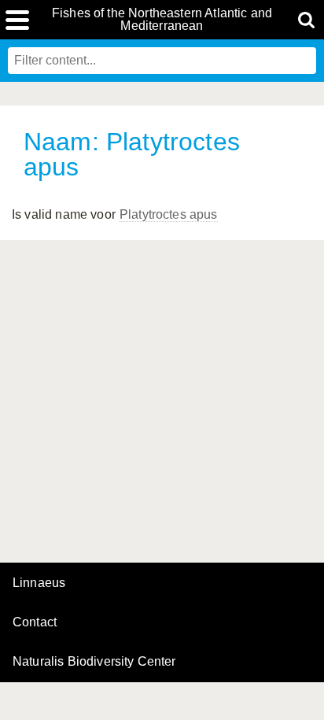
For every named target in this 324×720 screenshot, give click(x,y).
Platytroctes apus (169, 214)
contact (35, 622)
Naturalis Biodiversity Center (94, 661)
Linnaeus (39, 583)
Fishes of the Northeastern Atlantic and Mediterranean (162, 19)
